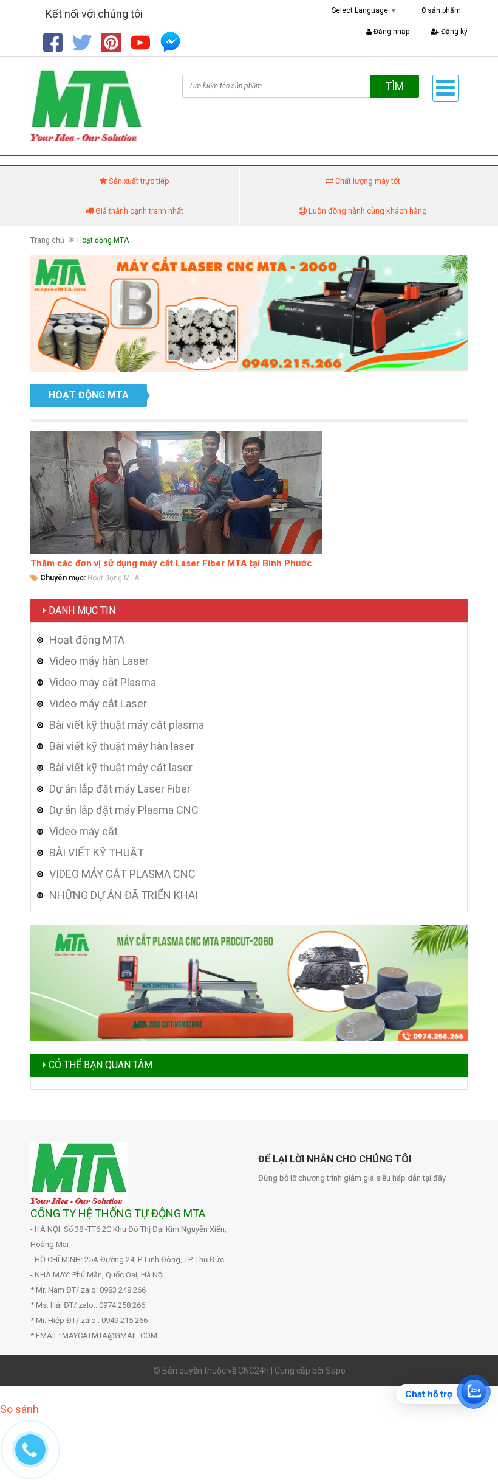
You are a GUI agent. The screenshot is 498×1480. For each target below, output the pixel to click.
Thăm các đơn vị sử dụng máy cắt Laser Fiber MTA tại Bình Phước (171, 563)
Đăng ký (453, 31)
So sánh (19, 1409)
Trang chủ (47, 240)
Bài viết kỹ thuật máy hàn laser (121, 746)
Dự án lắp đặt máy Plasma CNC (124, 810)
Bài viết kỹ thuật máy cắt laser (121, 767)
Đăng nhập (390, 31)
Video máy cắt (83, 831)
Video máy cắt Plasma (102, 682)
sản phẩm (441, 10)
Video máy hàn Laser (99, 661)
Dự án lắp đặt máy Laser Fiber (120, 788)
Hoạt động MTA (113, 578)
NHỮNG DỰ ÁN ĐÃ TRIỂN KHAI (123, 895)
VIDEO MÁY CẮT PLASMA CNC (122, 873)
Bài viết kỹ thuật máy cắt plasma (126, 724)
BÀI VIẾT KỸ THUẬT (96, 852)
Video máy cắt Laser (98, 703)
